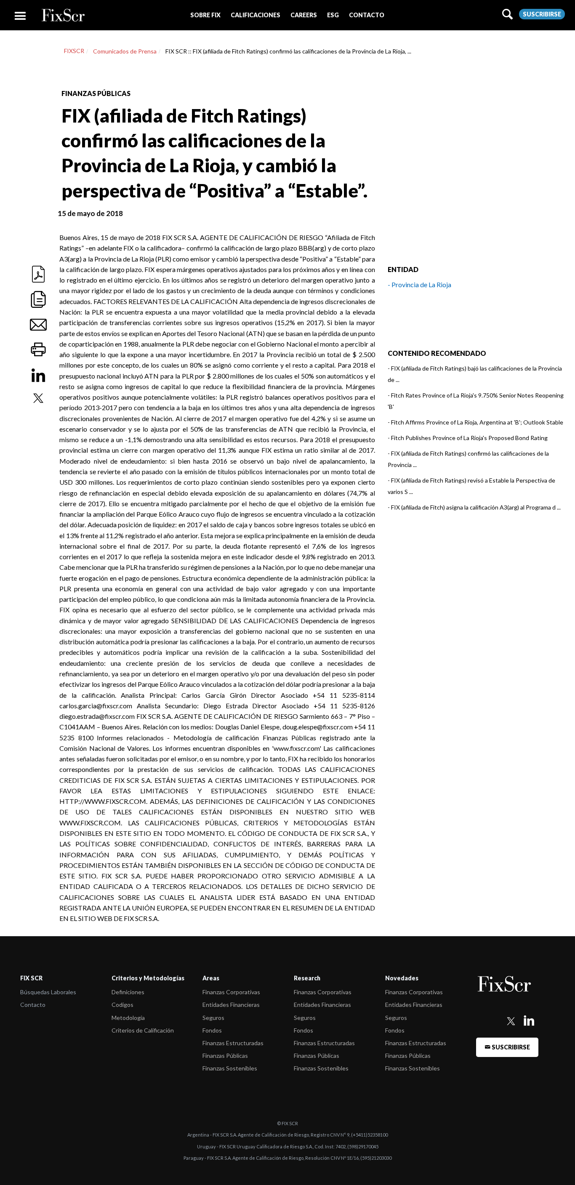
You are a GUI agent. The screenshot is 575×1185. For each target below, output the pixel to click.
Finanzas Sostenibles (229, 1068)
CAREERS (303, 15)
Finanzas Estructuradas (233, 1042)
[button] (205, 15)
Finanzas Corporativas (231, 992)
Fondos (212, 1030)
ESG (333, 15)
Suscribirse (542, 14)
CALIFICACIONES (255, 15)
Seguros (213, 1017)
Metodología (128, 1017)
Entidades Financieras (231, 1004)
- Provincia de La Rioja (419, 284)
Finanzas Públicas (225, 1055)
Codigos (122, 1004)
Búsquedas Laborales (48, 992)
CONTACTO (366, 15)
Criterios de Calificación (143, 1030)
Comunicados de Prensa (125, 51)
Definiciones (128, 992)
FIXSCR (74, 50)
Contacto (32, 1004)
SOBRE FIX (205, 15)
